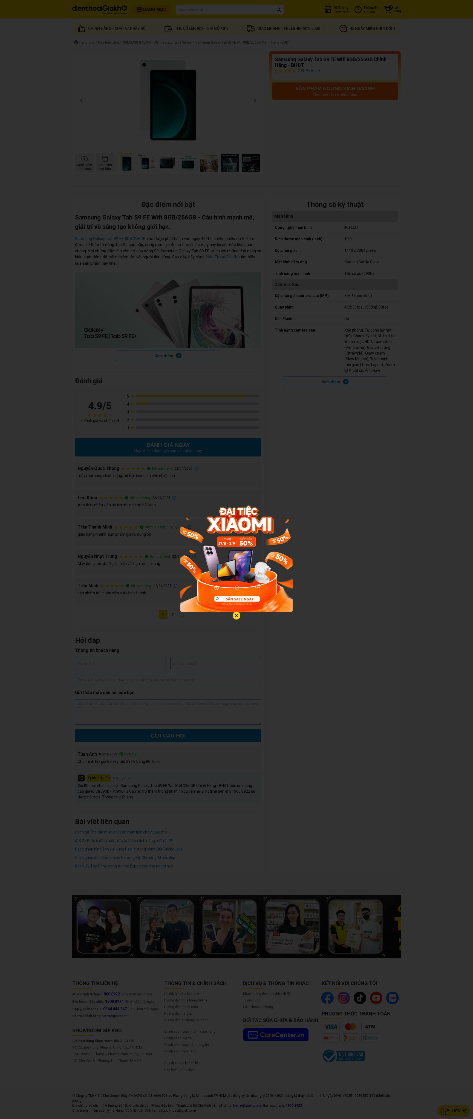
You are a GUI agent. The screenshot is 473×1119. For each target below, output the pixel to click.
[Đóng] (236, 616)
